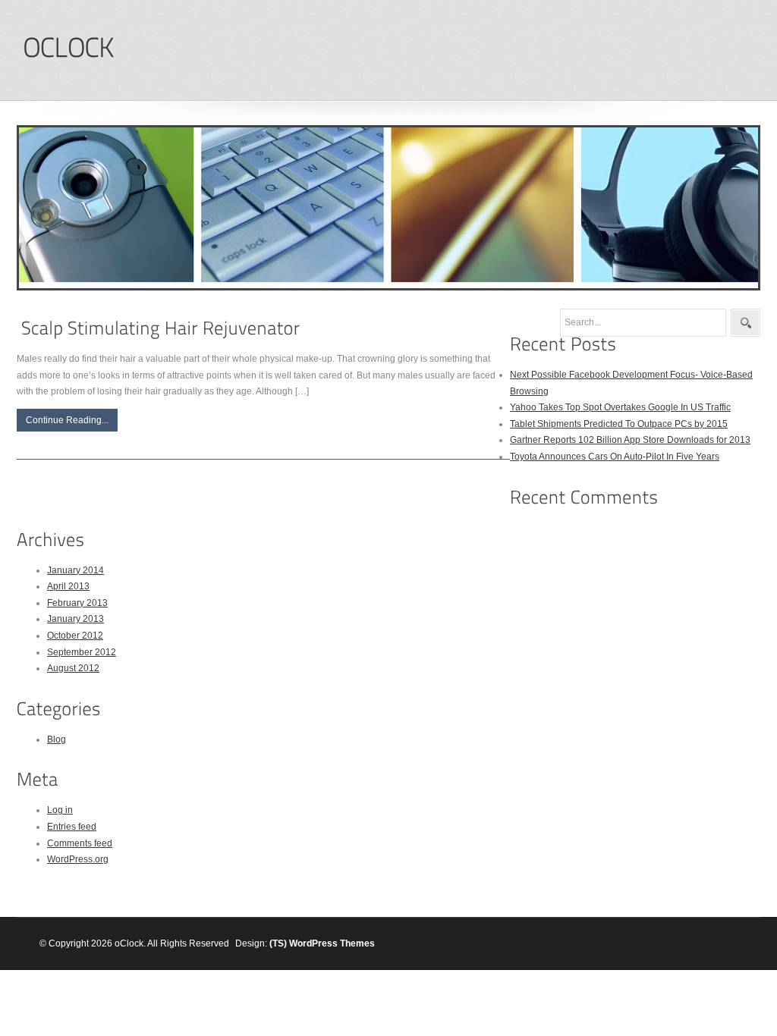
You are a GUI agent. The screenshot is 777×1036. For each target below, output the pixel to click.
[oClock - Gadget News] (68, 48)
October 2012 (75, 635)
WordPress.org (78, 859)
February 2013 (77, 603)
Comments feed (79, 843)
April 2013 (68, 586)
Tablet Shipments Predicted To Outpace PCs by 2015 (619, 424)
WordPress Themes (332, 943)
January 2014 (75, 570)
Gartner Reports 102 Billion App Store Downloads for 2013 (630, 440)
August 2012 (73, 668)
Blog (56, 739)
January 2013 (75, 619)
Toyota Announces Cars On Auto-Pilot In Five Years (614, 456)
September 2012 (81, 652)
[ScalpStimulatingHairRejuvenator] (160, 328)
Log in (60, 810)
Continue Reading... (67, 420)
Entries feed (71, 826)
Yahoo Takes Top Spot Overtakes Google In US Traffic (620, 407)
